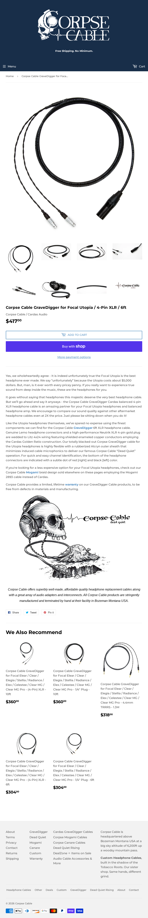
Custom (35, 853)
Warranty (36, 858)
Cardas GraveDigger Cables (73, 832)
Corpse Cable (23, 903)
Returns (11, 853)
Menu (12, 66)
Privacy (11, 842)
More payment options (74, 357)
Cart (141, 66)
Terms (10, 837)
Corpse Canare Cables (69, 842)
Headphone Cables (18, 889)
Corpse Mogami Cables (70, 837)
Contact (12, 848)
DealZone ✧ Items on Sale (72, 853)
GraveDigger (83, 428)
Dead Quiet (37, 837)
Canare (34, 848)
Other (38, 889)
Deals (49, 889)
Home (10, 76)
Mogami (35, 842)
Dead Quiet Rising (66, 848)
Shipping (12, 858)
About (10, 832)
